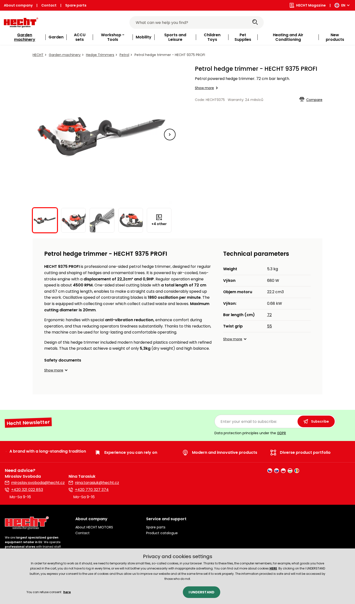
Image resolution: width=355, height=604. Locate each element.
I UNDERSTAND (201, 592)
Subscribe (320, 421)
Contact (49, 5)
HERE (273, 568)
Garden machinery (65, 54)
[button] (170, 134)
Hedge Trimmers (100, 54)
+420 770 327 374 (92, 489)
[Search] (255, 22)
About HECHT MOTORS (94, 527)
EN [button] (343, 5)
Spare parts (75, 5)
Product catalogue (162, 533)
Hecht (38, 54)
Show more (204, 87)
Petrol (124, 54)
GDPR (281, 433)
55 (269, 326)
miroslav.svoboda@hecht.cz (38, 482)
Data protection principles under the (250, 433)
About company (18, 5)
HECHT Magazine (311, 5)
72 (269, 315)
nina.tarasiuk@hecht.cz (97, 482)
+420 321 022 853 (27, 489)
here (67, 592)
